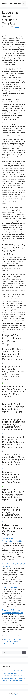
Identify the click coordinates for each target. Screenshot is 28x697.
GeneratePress (14, 694)
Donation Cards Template (11, 644)
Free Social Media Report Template (12, 680)
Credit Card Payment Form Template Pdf (14, 678)
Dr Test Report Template (11, 641)
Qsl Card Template (9, 587)
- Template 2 (7, 639)
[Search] (24, 652)
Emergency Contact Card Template (12, 675)
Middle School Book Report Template (13, 671)
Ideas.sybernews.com (12, 4)
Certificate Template (18, 639)
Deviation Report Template (10, 673)
